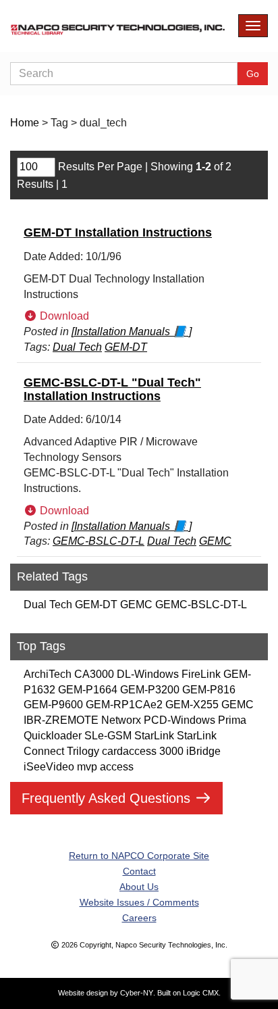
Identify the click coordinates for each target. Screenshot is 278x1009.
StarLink (154, 735)
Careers (139, 917)
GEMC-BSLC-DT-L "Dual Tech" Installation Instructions (112, 389)
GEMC (136, 604)
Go (252, 73)
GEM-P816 (208, 689)
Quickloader (53, 735)
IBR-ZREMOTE (61, 720)
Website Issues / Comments (139, 902)
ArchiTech (48, 674)
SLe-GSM (108, 735)
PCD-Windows (179, 720)
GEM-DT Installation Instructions (118, 232)
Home (24, 122)
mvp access (105, 766)
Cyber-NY (136, 993)
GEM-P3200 (149, 689)
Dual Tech (48, 604)
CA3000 (94, 674)
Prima (232, 720)
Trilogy (83, 751)
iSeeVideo (49, 766)
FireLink (201, 674)
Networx (121, 720)
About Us (139, 886)
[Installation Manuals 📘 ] (132, 331)
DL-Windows (148, 674)
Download (63, 316)
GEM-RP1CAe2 (124, 704)
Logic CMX (201, 993)
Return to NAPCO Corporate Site (139, 855)
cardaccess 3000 (143, 751)
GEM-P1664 (87, 689)
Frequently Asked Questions (108, 798)
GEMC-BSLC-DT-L (201, 604)
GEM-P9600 (53, 704)
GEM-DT (96, 604)
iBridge (203, 751)
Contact (139, 871)
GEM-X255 (192, 704)
